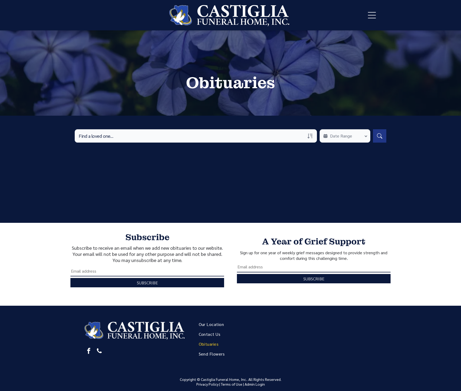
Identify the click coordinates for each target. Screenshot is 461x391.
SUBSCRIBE (147, 282)
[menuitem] (237, 324)
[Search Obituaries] (379, 136)
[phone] (99, 351)
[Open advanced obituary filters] (310, 136)
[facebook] (88, 351)
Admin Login (255, 384)
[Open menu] (372, 15)
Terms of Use (231, 384)
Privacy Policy (207, 384)
